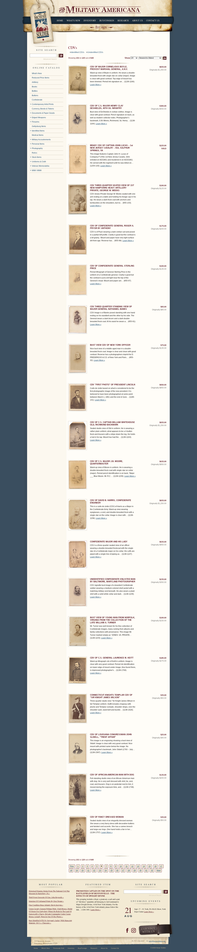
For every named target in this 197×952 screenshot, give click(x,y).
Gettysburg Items (39, 126)
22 (94, 870)
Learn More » (95, 85)
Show (127, 58)
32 (152, 870)
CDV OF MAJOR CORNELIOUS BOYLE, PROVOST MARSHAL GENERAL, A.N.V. (109, 68)
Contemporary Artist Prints (43, 104)
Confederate (37, 100)
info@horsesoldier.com (157, 941)
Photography (37, 148)
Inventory (90, 20)
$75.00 (163, 345)
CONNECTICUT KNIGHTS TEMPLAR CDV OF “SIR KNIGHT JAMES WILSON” (111, 696)
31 (146, 870)
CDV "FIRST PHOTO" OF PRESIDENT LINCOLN (112, 384)
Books (34, 87)
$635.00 (162, 461)
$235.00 (162, 579)
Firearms (35, 122)
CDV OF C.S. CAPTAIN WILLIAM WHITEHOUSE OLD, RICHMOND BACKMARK (112, 423)
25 (112, 870)
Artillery (35, 82)
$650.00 (162, 385)
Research (123, 20)
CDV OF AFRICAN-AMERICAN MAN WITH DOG (112, 775)
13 (138, 866)
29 (135, 870)
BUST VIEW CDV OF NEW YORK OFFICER (110, 345)
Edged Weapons (39, 117)
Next (159, 870)
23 (100, 870)
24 (106, 870)
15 (150, 866)
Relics (34, 153)
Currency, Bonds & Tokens (43, 109)
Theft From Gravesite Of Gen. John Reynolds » (46, 897)
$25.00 (163, 735)
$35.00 (163, 695)
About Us (137, 20)
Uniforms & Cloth (39, 162)
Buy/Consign (106, 20)
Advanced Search (50, 59)
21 (88, 870)
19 (77, 870)
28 (129, 870)
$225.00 (162, 146)
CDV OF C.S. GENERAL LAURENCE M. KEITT (111, 658)
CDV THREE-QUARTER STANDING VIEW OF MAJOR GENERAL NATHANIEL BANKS (111, 307)
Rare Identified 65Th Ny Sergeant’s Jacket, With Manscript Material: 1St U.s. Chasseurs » (50, 921)
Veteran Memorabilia (40, 166)
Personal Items (38, 144)
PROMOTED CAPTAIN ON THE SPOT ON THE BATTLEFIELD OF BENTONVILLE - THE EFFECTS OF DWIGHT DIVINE (97, 893)
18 (71, 870)
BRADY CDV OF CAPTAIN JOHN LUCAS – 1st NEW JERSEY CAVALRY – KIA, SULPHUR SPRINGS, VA (111, 148)
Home (60, 20)
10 (121, 866)
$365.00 (162, 106)
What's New (73, 20)
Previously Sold (58, 948)
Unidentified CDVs (95, 52)
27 (123, 870)
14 (144, 866)
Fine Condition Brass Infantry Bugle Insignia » (46, 905)
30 (140, 870)
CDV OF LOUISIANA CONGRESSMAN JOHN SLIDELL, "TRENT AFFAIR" (111, 735)
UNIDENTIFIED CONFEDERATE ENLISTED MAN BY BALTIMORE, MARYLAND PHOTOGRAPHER (112, 580)
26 (117, 870)
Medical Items (37, 135)
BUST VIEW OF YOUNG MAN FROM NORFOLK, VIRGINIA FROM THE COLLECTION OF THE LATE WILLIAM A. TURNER (112, 620)
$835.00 (162, 67)
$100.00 (162, 185)
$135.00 (162, 775)
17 (161, 866)
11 (127, 866)
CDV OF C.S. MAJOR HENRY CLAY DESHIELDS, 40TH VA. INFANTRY (106, 107)
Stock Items (36, 157)
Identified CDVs (77, 52)
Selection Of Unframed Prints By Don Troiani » (46, 901)
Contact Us (152, 20)
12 (132, 866)
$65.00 (163, 307)
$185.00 (162, 658)
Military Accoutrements (41, 140)
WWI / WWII (36, 170)
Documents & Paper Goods (43, 113)
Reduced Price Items (40, 78)
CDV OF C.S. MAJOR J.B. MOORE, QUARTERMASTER (106, 462)
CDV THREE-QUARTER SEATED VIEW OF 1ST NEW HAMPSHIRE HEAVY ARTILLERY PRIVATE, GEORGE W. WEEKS (112, 188)
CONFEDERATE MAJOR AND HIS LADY (108, 541)
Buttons (35, 95)
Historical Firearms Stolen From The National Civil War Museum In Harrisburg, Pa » (49, 892)
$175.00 (162, 226)
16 (155, 866)
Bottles (35, 91)
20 (83, 870)
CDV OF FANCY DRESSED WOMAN (107, 817)
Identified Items (38, 131)
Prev (72, 866)
